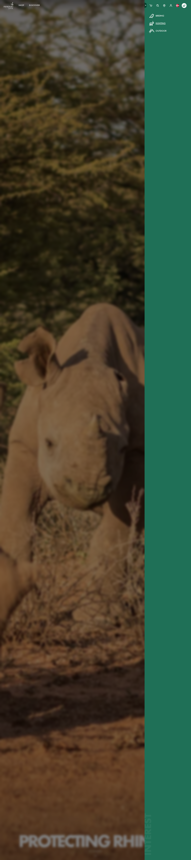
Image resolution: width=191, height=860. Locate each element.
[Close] (145, 18)
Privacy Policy (131, 58)
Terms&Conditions (114, 58)
